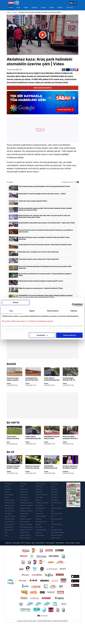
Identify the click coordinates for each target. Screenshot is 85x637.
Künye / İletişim (70, 543)
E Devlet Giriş (24, 489)
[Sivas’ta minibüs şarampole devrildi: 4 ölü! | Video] (70, 430)
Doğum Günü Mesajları (57, 532)
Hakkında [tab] (73, 311)
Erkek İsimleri (39, 527)
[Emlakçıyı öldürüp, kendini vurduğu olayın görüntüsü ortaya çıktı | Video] (14, 459)
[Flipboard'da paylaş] (76, 69)
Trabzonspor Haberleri (26, 511)
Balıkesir (11, 73)
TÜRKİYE (60, 7)
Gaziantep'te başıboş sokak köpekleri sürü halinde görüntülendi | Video (44, 186)
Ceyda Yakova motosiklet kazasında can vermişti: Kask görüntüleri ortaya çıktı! (51, 379)
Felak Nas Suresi (40, 508)
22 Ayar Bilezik (9, 527)
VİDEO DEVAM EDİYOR (43, 88)
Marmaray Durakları (56, 535)
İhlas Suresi (54, 492)
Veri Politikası (8, 484)
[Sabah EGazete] (73, 511)
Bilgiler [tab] (32, 311)
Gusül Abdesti (55, 500)
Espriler (53, 486)
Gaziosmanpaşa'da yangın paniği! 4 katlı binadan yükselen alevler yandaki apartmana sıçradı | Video (45, 209)
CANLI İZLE (70, 7)
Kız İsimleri (39, 532)
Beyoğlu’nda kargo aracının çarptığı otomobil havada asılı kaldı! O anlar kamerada (44, 238)
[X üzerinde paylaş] (68, 69)
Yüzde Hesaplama (41, 484)
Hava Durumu (24, 494)
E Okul (22, 486)
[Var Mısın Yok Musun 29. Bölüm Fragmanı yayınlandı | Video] (70, 459)
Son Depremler (24, 497)
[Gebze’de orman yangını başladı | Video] (14, 371)
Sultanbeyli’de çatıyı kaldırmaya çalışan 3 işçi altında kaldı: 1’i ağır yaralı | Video (47, 223)
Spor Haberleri (24, 500)
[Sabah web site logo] (71, 3)
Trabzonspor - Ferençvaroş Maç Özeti (13, 438)
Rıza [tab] (11, 311)
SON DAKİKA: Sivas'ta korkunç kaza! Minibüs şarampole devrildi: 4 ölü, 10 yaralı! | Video (51, 438)
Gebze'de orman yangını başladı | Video (33, 201)
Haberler (7, 492)
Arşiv (33, 543)
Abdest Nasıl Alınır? (41, 521)
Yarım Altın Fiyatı (9, 519)
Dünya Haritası (40, 535)
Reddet (15, 302)
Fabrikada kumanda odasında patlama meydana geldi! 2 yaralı (41, 281)
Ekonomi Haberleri (25, 538)
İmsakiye (7, 497)
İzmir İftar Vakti (9, 508)
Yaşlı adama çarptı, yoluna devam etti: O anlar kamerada (39, 259)
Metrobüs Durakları (41, 516)
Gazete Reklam (39, 543)
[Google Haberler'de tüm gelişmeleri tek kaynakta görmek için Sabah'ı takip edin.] (42, 103)
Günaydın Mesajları (56, 530)
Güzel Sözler (39, 497)
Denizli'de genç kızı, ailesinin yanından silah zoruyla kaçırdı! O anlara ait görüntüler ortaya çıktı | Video (44, 216)
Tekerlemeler (54, 489)
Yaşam (15, 12)
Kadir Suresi (54, 497)
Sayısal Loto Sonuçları (26, 530)
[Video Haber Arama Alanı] (75, 3)
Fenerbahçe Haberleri (26, 505)
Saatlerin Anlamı (55, 538)
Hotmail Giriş (39, 513)
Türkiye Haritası (24, 532)
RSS (22, 543)
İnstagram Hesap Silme (42, 502)
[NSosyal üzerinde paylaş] (72, 69)
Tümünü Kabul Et (69, 335)
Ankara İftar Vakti (9, 505)
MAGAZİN (34, 7)
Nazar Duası (39, 505)
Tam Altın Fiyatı (9, 521)
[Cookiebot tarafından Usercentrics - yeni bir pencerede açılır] (73, 304)
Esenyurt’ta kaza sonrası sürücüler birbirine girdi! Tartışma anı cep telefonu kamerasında (46, 231)
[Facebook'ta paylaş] (64, 69)
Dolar (6, 532)
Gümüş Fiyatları (9, 530)
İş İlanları (7, 486)
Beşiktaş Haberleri (25, 508)
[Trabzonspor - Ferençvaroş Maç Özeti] (14, 430)
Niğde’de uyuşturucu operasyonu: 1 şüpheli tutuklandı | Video (41, 288)
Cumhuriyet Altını (10, 524)
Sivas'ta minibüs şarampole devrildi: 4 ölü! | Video (70, 438)
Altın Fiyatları (8, 513)
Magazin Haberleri (25, 535)
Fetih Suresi (39, 511)
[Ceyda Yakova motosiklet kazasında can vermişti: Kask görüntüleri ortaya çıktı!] (52, 371)
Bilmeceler (39, 500)
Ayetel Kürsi (39, 492)
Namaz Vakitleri (9, 494)
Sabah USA (8, 543)
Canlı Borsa (23, 484)
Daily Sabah (16, 543)
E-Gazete (27, 543)
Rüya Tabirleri (24, 492)
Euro (6, 535)
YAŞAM (10, 7)
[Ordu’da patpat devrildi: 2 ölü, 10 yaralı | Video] (70, 371)
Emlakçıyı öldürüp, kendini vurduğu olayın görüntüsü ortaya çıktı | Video (13, 467)
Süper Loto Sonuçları (26, 524)
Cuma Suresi (39, 486)
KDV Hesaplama (25, 521)
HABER (26, 7)
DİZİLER (43, 7)
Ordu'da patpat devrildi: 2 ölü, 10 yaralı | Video (69, 379)
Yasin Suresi (39, 489)
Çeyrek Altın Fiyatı (10, 516)
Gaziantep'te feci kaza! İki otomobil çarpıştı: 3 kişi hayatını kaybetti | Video (45, 244)
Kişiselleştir (41, 335)
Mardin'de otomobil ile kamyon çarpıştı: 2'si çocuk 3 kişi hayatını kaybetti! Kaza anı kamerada (32, 467)
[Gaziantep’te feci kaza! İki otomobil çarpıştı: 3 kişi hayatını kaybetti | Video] (33, 371)
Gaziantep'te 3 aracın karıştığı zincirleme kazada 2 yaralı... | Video (42, 193)
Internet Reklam (50, 543)
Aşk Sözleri (39, 519)
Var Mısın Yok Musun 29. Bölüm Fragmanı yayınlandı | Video (70, 467)
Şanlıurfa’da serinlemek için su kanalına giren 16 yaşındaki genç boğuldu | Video (45, 274)
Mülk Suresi (54, 494)
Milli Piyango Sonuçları (26, 527)
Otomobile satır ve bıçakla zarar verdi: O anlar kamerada (39, 252)
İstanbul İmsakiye (10, 500)
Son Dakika (8, 489)
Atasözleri (38, 524)
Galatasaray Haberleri (26, 502)
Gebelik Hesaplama (25, 519)
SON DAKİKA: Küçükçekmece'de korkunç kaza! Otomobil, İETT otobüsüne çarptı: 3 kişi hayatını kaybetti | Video (51, 467)
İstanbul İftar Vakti (10, 502)
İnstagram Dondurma (42, 494)
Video (8, 12)
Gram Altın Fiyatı (9, 511)
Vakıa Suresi (54, 484)
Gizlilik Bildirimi (60, 543)
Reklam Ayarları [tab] (53, 311)
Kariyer (78, 543)
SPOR (18, 7)
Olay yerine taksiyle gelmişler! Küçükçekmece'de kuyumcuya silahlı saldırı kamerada (45, 267)
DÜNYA (51, 7)
